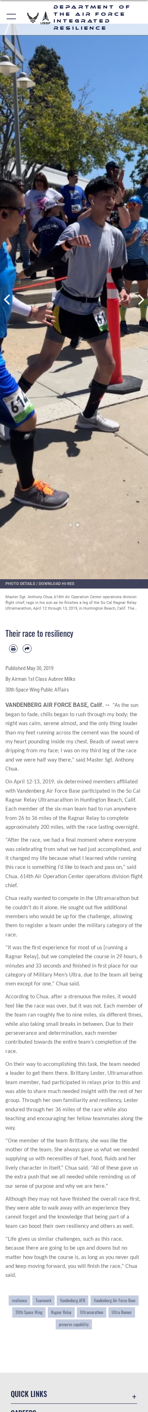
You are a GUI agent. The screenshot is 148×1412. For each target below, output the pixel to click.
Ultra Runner (122, 1312)
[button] (11, 17)
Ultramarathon (91, 1312)
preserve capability (74, 1324)
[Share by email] (27, 648)
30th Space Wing (28, 1312)
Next (140, 300)
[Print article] (13, 648)
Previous (7, 300)
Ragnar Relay (61, 1312)
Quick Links (29, 1394)
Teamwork (43, 1300)
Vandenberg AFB (72, 1300)
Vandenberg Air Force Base (114, 1300)
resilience (19, 1300)
